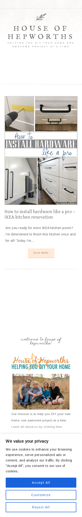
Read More (41, 253)
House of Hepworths (41, 33)
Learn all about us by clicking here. (37, 426)
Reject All (41, 507)
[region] (41, 475)
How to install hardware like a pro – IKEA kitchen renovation (40, 214)
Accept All (41, 482)
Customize (41, 495)
